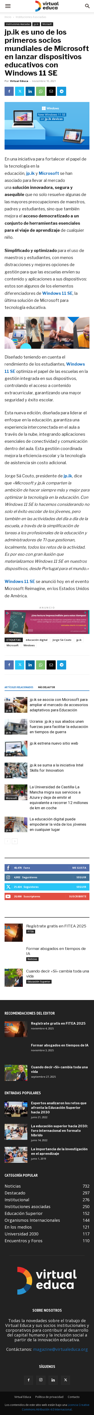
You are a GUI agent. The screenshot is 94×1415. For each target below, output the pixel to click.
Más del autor (46, 687)
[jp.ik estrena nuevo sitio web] (16, 748)
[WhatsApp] (40, 91)
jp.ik (36, 24)
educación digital (36, 639)
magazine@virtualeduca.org (60, 1349)
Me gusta (79, 867)
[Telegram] (61, 91)
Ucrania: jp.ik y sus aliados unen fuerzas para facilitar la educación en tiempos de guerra (59, 726)
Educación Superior (39, 981)
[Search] (87, 6)
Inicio (8, 17)
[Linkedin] (30, 91)
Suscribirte (77, 896)
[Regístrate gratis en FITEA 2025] (14, 933)
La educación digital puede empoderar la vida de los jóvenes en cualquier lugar (58, 824)
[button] (7, 6)
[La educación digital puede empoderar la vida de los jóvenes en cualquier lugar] (16, 824)
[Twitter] (19, 91)
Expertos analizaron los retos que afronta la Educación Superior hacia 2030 (58, 1107)
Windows (29, 645)
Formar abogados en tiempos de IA (60, 1045)
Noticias (32, 959)
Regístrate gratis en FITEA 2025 (56, 926)
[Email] (51, 91)
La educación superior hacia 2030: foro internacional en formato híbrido (59, 1130)
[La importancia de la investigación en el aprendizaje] (16, 1155)
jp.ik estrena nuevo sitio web (54, 743)
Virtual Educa (19, 81)
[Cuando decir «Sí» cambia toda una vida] (14, 978)
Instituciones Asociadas (31, 17)
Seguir (81, 877)
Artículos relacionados (19, 687)
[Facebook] (9, 91)
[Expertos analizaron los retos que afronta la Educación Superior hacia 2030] (16, 1109)
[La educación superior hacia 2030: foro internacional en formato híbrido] (16, 1132)
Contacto (74, 1397)
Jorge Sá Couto (61, 639)
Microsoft (47, 24)
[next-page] (15, 841)
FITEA (31, 931)
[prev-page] (7, 841)
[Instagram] (40, 1380)
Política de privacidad (49, 1397)
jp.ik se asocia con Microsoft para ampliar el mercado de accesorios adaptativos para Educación (59, 704)
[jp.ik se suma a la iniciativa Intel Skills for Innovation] (16, 770)
